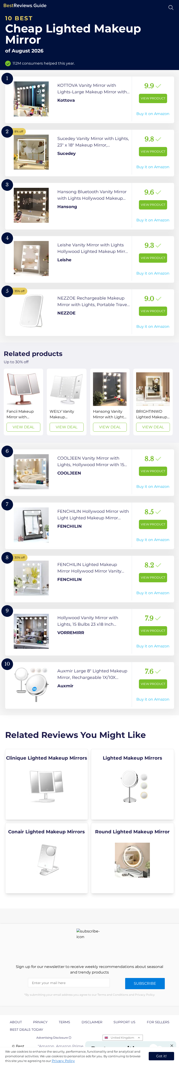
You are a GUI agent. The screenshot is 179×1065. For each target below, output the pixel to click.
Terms (64, 1022)
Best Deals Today (26, 1029)
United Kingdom (122, 1037)
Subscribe (145, 983)
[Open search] (171, 7)
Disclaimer (92, 1022)
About (16, 1022)
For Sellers (158, 1022)
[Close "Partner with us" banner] (171, 1045)
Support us (124, 1022)
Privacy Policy (63, 1061)
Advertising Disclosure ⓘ (53, 1037)
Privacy (40, 1022)
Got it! (161, 1056)
